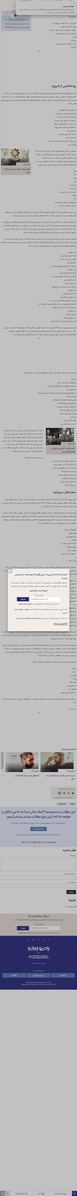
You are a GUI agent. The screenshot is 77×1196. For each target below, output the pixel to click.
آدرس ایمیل (38, 595)
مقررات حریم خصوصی (24, 604)
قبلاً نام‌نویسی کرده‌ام (60, 623)
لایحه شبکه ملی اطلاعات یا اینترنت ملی (28, 618)
